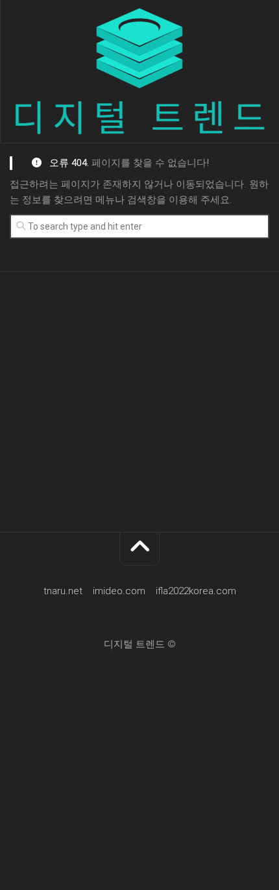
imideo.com (119, 591)
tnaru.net (62, 591)
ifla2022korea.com (196, 591)
